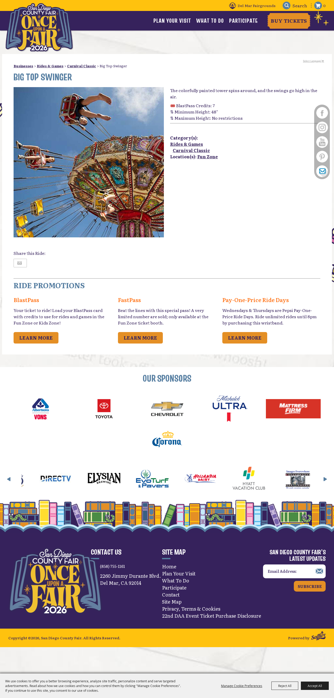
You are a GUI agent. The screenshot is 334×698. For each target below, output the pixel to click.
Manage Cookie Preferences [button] (241, 686)
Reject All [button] (284, 686)
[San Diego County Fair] (39, 27)
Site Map (172, 601)
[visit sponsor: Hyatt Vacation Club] (220, 479)
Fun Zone (207, 156)
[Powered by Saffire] (318, 636)
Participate (243, 21)
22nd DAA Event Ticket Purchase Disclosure (211, 615)
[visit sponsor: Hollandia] (172, 479)
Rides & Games (50, 65)
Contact (171, 594)
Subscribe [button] (310, 586)
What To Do (210, 21)
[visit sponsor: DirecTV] (27, 479)
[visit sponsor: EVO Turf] (124, 479)
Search (286, 5)
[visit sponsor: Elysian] (75, 479)
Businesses (23, 65)
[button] (9, 479)
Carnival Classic (81, 65)
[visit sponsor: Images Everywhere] (269, 479)
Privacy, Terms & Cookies (191, 608)
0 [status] (324, 5)
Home (169, 566)
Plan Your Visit (172, 21)
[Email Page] (322, 171)
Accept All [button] (315, 686)
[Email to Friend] (19, 263)
